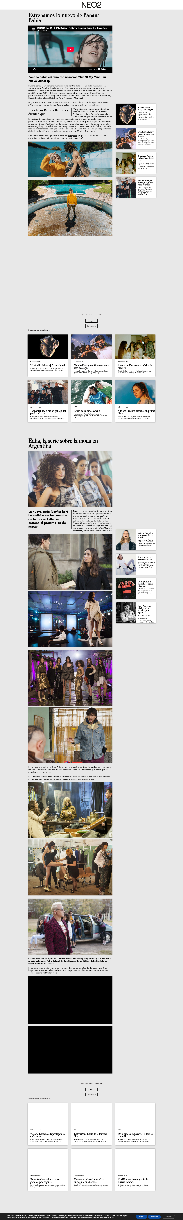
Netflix (79, 514)
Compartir (91, 321)
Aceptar (141, 1217)
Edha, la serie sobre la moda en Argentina (63, 443)
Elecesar (95, 96)
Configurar (168, 1217)
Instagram (72, 136)
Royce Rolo (105, 96)
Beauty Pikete (34, 98)
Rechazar (154, 1217)
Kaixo (77, 96)
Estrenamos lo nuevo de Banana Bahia (64, 18)
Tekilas (45, 98)
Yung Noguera (65, 98)
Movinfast (78, 98)
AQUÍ (113, 1218)
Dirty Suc (53, 98)
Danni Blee (86, 96)
